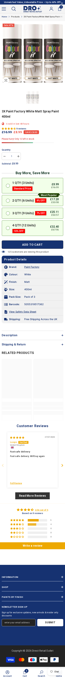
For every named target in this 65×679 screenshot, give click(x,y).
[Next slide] (62, 465)
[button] (9, 128)
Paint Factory (31, 266)
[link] (17, 408)
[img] (17, 437)
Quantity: (6, 149)
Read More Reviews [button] (32, 495)
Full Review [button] (16, 483)
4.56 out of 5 (41, 510)
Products (15, 17)
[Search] (14, 9)
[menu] (4, 9)
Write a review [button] (32, 545)
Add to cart (32, 244)
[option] (32, 53)
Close (62, 3)
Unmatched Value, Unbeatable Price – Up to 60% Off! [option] (32, 2)
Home (4, 17)
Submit (50, 622)
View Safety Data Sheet (22, 311)
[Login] (51, 9)
